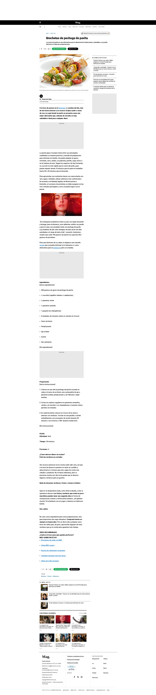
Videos (105, 659)
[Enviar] (40, 27)
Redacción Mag (46, 99)
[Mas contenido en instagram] (81, 677)
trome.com (81, 690)
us (93, 663)
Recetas (43, 576)
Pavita (49, 576)
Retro (105, 668)
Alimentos (56, 576)
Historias (95, 677)
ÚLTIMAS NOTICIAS (99, 57)
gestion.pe (66, 690)
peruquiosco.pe (101, 690)
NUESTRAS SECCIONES (97, 656)
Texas (69, 26)
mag (108, 690)
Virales (94, 673)
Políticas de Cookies (72, 662)
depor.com (73, 690)
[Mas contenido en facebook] (74, 677)
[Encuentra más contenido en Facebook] (41, 49)
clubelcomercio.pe (56, 690)
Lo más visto (45, 582)
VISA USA (95, 26)
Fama (94, 668)
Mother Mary (88, 26)
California (65, 26)
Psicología (81, 26)
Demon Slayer (101, 26)
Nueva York (75, 26)
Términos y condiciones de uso (75, 656)
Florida (59, 26)
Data (104, 663)
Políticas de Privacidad (73, 659)
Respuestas (95, 659)
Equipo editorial (46, 661)
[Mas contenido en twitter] (78, 677)
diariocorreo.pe (90, 690)
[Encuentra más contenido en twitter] (45, 49)
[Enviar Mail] (41, 99)
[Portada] (46, 659)
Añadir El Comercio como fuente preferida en (96, 33)
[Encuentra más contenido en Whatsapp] (49, 49)
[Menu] (40, 22)
